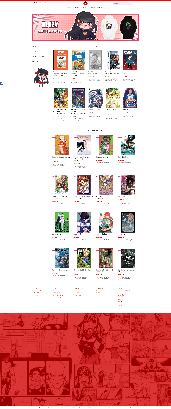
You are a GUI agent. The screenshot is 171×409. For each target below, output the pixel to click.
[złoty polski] (43, 2)
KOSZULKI (35, 61)
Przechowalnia (78, 293)
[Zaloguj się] (135, 2)
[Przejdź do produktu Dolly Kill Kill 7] (128, 145)
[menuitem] (69, 7)
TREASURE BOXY (36, 54)
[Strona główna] (85, 3)
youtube (121, 305)
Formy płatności (35, 292)
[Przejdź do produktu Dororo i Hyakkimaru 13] (62, 258)
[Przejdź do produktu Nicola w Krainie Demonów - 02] (106, 185)
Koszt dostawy (35, 295)
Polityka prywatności (58, 295)
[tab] (73, 39)
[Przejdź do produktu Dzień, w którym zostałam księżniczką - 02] (62, 185)
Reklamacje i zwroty (36, 293)
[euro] (45, 2)
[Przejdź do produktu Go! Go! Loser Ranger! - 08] (128, 258)
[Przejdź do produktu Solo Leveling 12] (128, 185)
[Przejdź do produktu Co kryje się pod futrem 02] (62, 145)
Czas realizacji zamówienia (38, 290)
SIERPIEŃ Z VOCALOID (38, 56)
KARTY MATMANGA (37, 64)
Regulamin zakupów (57, 297)
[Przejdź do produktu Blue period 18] (106, 222)
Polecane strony (99, 293)
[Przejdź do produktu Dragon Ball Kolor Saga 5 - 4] (84, 258)
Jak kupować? (56, 290)
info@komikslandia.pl (122, 292)
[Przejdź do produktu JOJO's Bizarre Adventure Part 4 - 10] (84, 185)
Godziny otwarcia (57, 292)
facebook (121, 302)
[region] (85, 26)
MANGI (34, 44)
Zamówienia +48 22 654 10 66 (124, 290)
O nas (97, 290)
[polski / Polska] (40, 4)
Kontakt (98, 292)
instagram (121, 304)
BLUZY (34, 59)
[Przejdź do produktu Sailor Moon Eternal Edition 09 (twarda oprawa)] (84, 145)
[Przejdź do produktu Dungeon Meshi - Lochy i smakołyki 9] (106, 258)
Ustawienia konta (78, 295)
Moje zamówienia (78, 292)
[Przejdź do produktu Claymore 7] (128, 222)
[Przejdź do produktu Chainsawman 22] (106, 145)
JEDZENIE (34, 49)
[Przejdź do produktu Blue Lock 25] (84, 222)
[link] (85, 26)
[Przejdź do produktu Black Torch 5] (62, 222)
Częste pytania (56, 293)
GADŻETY (34, 51)
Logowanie (77, 290)
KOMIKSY (34, 46)
